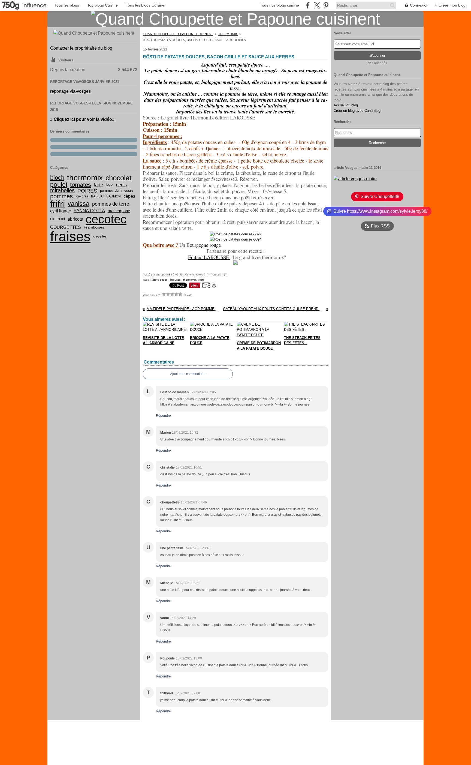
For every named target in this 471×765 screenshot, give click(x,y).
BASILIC (97, 196)
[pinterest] (325, 5)
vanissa (78, 203)
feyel (109, 185)
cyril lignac (60, 211)
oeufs (121, 185)
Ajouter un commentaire (188, 374)
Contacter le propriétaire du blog (81, 48)
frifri (57, 203)
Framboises (94, 227)
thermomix (85, 178)
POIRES (87, 190)
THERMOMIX (228, 34)
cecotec (106, 219)
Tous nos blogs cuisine (279, 5)
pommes (61, 196)
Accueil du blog (346, 105)
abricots (75, 219)
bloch (57, 178)
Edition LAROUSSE (209, 257)
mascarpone (119, 211)
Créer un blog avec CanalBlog (357, 111)
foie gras (82, 196)
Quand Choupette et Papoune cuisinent (178, 34)
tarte (98, 184)
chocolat (118, 177)
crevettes (100, 236)
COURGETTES (65, 227)
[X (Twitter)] (316, 5)
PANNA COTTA (89, 210)
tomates (80, 185)
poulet (58, 185)
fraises (70, 236)
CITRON (57, 219)
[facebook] (307, 5)
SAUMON (113, 196)
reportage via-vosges (70, 91)
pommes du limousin (116, 191)
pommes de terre (110, 204)
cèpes (129, 196)
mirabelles (62, 190)
